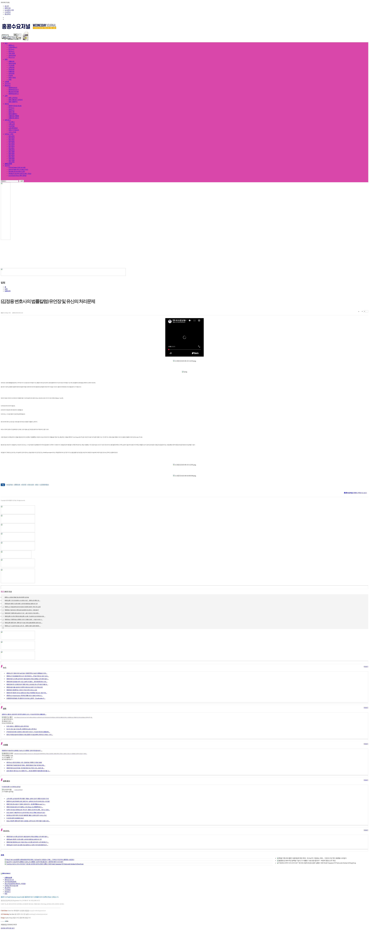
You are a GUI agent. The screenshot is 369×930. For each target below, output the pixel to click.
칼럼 (6, 59)
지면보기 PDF (9, 134)
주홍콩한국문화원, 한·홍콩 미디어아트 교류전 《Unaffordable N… (25, 698)
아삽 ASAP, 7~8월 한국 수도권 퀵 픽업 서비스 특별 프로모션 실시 (25, 812)
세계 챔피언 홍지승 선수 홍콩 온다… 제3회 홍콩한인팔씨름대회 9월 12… (28, 771)
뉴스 (6, 43)
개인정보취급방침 (10, 881)
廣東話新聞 (8, 164)
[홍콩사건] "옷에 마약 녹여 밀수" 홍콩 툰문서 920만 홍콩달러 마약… (26, 673)
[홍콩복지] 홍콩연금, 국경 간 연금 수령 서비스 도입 (21, 690)
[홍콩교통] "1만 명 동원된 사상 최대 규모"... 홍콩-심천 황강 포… (22, 600)
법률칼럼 (7, 291)
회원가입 (7, 8)
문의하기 (7, 892)
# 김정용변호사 (44, 484)
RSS (6, 893)
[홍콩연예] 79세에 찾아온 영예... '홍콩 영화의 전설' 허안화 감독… (25, 765)
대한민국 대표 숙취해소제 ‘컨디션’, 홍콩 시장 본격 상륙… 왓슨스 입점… (28, 810)
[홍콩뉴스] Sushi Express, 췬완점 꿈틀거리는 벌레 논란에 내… (24, 695)
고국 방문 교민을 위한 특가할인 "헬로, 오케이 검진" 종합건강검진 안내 (27, 798)
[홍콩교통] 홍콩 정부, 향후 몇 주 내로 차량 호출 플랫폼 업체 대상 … (23, 623)
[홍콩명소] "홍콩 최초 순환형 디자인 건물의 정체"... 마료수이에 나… (24, 620)
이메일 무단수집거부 (11, 885)
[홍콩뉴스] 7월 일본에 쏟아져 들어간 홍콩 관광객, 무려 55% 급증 (23, 607)
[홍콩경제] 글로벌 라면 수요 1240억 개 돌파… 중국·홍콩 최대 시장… (26, 681)
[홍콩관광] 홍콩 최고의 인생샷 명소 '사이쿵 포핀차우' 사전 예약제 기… (27, 842)
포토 (2, 855)
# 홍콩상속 (17, 484)
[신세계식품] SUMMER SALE (15, 818)
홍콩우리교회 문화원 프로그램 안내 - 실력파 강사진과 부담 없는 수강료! (28, 801)
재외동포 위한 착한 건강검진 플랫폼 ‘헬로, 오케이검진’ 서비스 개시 (26, 815)
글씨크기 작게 (367, 311)
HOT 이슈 (6, 592)
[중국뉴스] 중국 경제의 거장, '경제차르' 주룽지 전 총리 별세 (24, 762)
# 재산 (37, 484)
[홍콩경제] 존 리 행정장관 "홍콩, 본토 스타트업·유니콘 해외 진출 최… (27, 684)
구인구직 (7, 83)
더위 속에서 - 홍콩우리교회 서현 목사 (17, 726)
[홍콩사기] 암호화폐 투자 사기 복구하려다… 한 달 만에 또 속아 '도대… (27, 676)
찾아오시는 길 (9, 879)
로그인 (7, 6)
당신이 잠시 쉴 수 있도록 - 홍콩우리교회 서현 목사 (21, 729)
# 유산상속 (30, 484)
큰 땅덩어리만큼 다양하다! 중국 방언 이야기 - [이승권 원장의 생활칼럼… (28, 732)
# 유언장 (23, 484)
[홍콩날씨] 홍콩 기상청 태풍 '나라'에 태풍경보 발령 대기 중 (21, 604)
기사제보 (7, 889)
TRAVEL (7, 165)
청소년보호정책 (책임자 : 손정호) (15, 883)
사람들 (7, 81)
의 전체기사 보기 (355, 493)
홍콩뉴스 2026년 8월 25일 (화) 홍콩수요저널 (17, 597)
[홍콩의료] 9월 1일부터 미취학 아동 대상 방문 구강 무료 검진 (24, 687)
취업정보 (7, 85)
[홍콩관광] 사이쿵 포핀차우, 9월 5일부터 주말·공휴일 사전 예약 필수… (27, 679)
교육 (6, 95)
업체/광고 (8, 120)
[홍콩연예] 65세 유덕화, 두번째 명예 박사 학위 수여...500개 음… (25, 768)
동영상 (7, 104)
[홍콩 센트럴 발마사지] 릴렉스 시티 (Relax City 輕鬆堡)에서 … (24, 807)
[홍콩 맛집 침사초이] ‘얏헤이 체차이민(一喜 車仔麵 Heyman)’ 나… (25, 804)
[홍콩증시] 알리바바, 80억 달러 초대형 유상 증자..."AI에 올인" (22, 610)
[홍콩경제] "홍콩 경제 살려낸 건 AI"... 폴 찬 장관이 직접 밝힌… (22, 613)
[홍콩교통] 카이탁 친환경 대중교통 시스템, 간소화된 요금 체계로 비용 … (25, 616)
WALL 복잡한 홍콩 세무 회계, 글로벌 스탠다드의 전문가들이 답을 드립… (28, 821)
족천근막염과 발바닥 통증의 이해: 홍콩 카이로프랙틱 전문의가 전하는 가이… (29, 734)
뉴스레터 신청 (9, 10)
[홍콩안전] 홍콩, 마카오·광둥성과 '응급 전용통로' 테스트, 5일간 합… (26, 693)
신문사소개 (8, 877)
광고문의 (7, 14)
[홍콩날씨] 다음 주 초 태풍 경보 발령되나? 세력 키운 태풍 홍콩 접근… (27, 845)
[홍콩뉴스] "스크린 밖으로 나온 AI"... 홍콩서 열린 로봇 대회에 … (23, 626)
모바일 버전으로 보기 (8, 928)
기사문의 (7, 12)
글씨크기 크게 (365, 311)
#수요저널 (10, 484)
